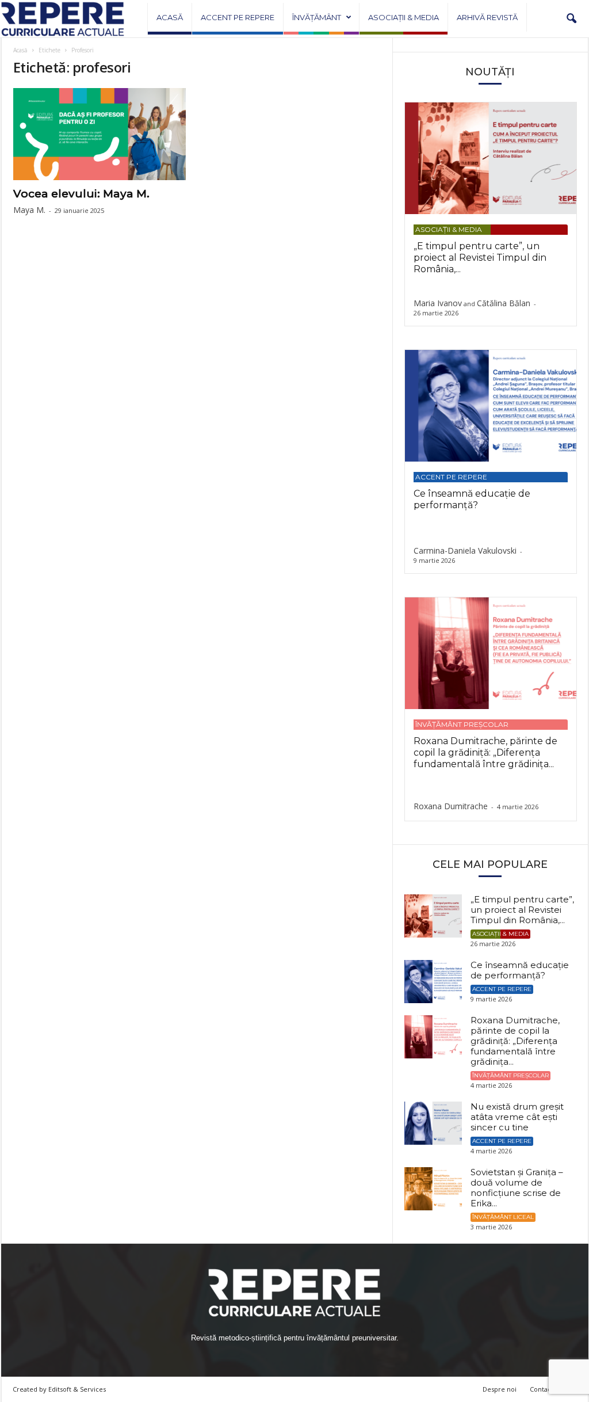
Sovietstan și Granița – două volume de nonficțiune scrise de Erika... (517, 1188)
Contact (541, 1389)
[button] (571, 19)
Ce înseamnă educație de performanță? (472, 499)
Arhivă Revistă (487, 17)
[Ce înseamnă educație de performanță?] (490, 406)
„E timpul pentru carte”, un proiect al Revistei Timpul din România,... (480, 258)
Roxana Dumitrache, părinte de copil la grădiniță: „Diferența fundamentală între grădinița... (485, 752)
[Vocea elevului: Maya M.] (99, 134)
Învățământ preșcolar (461, 724)
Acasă (169, 17)
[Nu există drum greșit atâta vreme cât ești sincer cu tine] (433, 1123)
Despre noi (500, 1389)
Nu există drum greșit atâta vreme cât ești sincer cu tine (517, 1117)
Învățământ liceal (503, 1217)
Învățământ (316, 17)
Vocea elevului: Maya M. (81, 193)
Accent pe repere (237, 17)
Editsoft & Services (77, 1389)
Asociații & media (403, 17)
